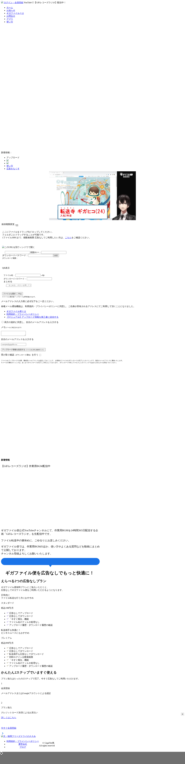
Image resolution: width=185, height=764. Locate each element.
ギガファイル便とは (16, 311)
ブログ (23, 747)
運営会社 (22, 744)
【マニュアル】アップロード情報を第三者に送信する (33, 317)
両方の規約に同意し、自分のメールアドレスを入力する (31, 322)
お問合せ (11, 16)
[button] (1, 753)
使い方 (10, 22)
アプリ (10, 19)
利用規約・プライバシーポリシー (23, 314)
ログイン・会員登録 (13, 2)
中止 (20, 294)
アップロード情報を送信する (23, 350)
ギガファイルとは (15, 13)
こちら (68, 237)
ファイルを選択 (9, 294)
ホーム (10, 7)
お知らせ (11, 10)
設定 (56, 255)
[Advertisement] (21, 108)
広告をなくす (13, 169)
